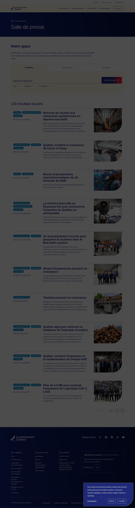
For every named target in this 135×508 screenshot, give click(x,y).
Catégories (27, 86)
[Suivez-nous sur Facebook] (106, 441)
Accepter (122, 501)
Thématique (43, 86)
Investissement (16, 459)
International (39, 456)
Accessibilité (46, 503)
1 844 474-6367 (64, 456)
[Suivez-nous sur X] (100, 441)
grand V (37, 459)
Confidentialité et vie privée (80, 503)
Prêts (12, 456)
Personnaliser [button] (92, 501)
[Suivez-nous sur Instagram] (117, 441)
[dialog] (108, 494)
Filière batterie (39, 470)
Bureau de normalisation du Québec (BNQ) (40, 465)
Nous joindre (64, 453)
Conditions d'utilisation (60, 503)
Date (14, 86)
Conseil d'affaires (16, 468)
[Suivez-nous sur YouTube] (123, 441)
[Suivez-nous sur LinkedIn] (112, 441)
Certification (15, 492)
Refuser (111, 501)
